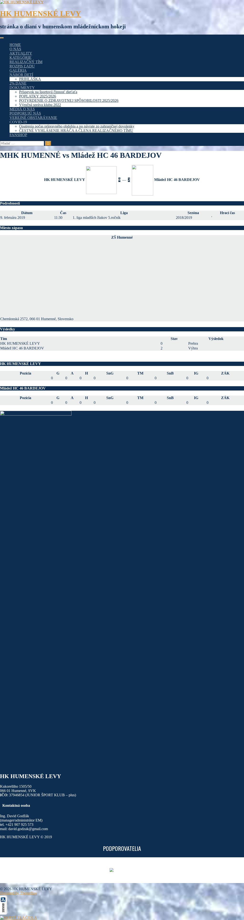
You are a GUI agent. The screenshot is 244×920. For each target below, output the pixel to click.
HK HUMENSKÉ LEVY (40, 13)
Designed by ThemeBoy (18, 893)
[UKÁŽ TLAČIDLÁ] (3, 913)
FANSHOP (18, 135)
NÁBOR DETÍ (21, 75)
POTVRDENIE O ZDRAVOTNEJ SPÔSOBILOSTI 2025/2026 (68, 100)
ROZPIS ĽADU (22, 66)
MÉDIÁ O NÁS (22, 109)
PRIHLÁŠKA (30, 79)
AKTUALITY (21, 53)
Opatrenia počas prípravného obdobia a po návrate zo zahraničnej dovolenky (76, 126)
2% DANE (18, 83)
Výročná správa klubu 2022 (40, 105)
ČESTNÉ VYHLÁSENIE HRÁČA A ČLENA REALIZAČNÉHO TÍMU (76, 130)
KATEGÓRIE (20, 58)
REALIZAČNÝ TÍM (26, 62)
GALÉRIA (18, 70)
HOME (15, 45)
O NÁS (15, 49)
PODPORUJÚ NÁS (25, 113)
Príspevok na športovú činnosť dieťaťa (48, 92)
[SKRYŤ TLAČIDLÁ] (18, 918)
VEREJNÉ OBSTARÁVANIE (33, 118)
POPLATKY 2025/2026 (37, 96)
